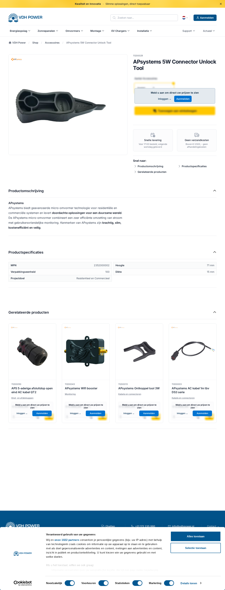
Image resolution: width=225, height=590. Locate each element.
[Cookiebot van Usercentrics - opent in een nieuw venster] (22, 583)
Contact (213, 526)
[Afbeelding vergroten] (68, 104)
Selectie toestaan (195, 547)
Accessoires (52, 42)
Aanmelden (207, 17)
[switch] (103, 583)
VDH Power (19, 42)
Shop (35, 42)
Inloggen (164, 98)
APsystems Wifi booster (81, 388)
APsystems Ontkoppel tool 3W (139, 388)
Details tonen (189, 583)
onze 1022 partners (66, 539)
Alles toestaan (195, 536)
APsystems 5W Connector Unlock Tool (88, 42)
